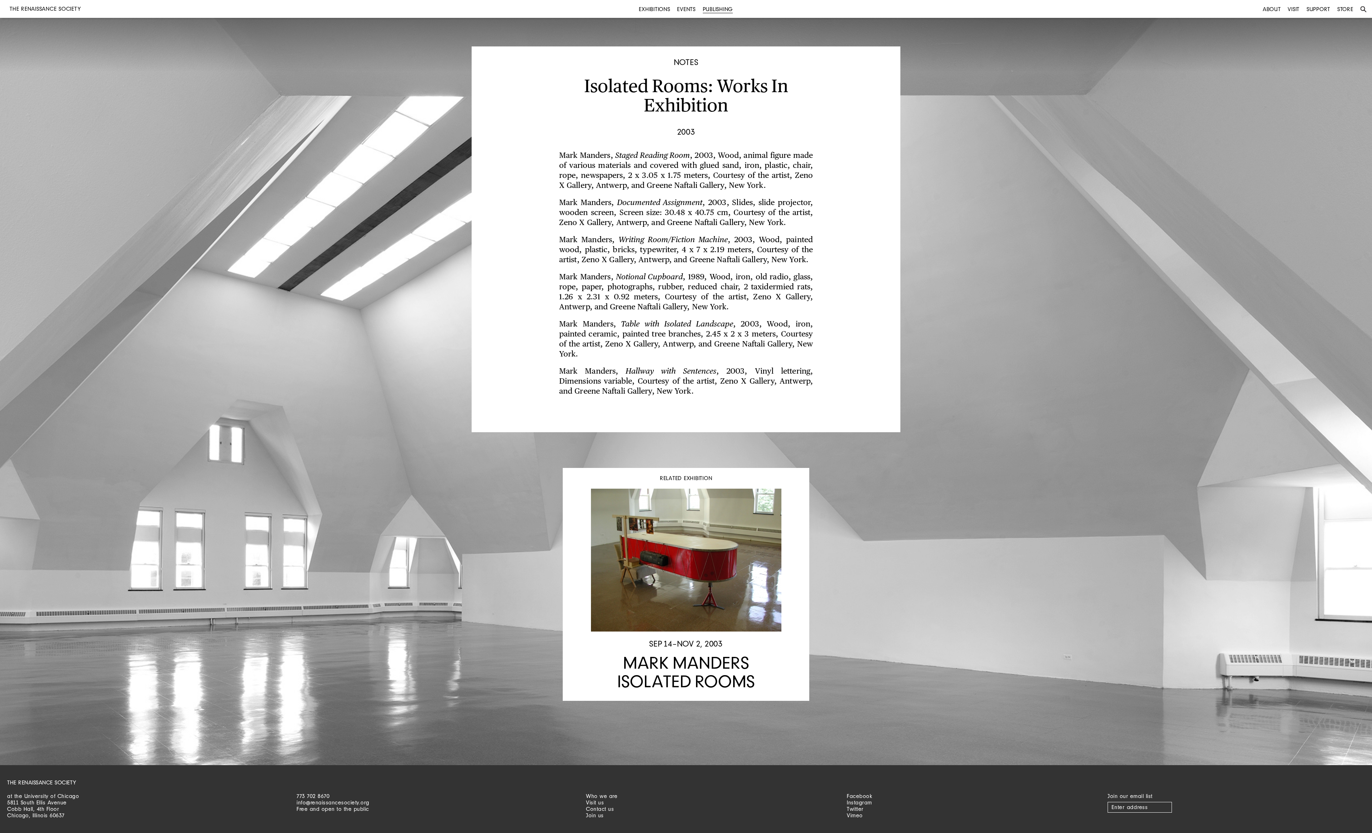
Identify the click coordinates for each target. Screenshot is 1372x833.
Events (686, 9)
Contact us (600, 808)
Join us (595, 815)
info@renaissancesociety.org (333, 802)
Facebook (859, 796)
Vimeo (855, 815)
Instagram (859, 802)
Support (1318, 9)
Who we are (601, 796)
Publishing (718, 9)
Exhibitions (654, 9)
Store (1345, 9)
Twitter (855, 808)
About (1272, 9)
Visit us (595, 802)
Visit (1293, 9)
